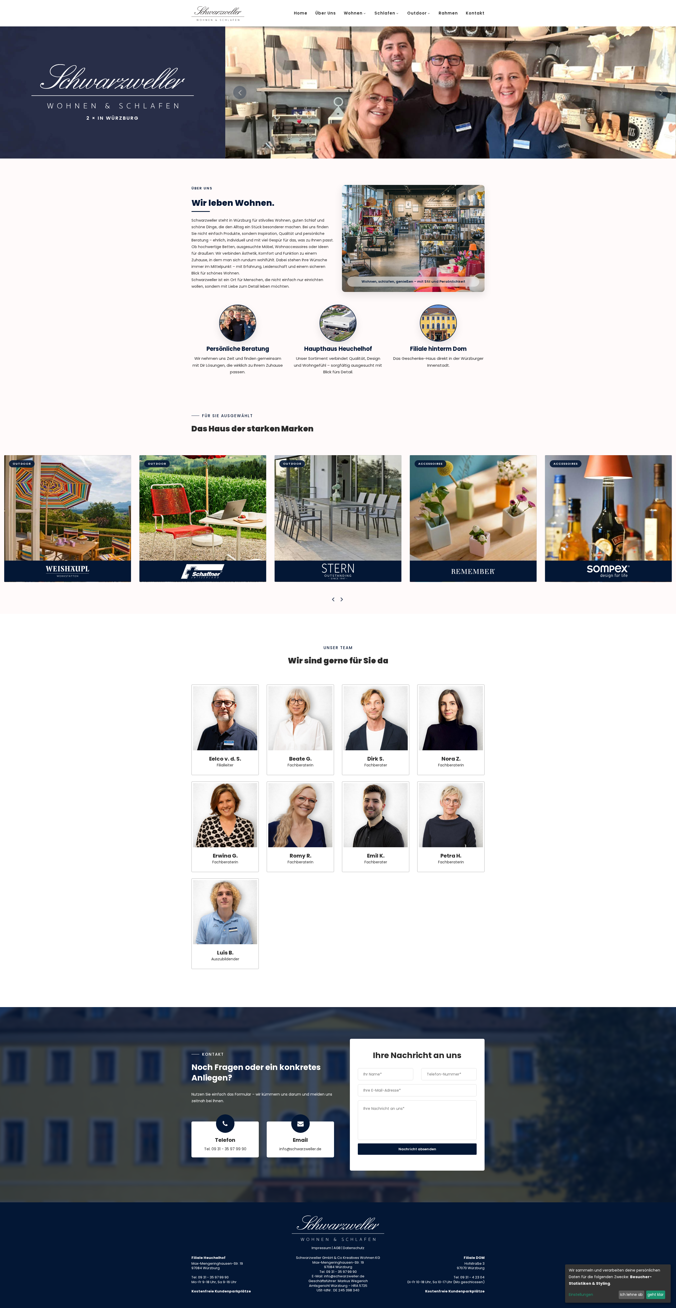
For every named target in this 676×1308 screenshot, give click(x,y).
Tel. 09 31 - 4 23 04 (469, 1277)
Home (300, 13)
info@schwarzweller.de (300, 1149)
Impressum (321, 1247)
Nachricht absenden (417, 1149)
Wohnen (353, 13)
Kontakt (475, 13)
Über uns (325, 13)
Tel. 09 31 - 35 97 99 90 (225, 1149)
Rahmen (448, 13)
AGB (337, 1247)
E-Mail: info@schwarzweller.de (338, 1276)
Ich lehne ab (631, 1294)
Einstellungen (581, 1294)
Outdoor (417, 13)
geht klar (655, 1294)
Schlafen (384, 13)
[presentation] (333, 599)
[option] (450, 92)
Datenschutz (353, 1247)
